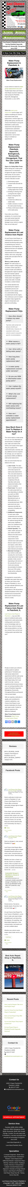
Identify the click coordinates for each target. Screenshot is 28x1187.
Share (7, 831)
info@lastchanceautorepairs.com (13, 1056)
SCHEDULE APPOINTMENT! (14, 734)
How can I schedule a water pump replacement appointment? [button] (13, 417)
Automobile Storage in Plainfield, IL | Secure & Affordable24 (12, 875)
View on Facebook (7, 830)
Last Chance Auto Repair (14, 15)
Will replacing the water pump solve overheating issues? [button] (14, 406)
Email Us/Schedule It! (15, 38)
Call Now (8, 937)
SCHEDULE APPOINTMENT (14, 1117)
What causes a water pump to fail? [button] (13, 342)
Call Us (9, 32)
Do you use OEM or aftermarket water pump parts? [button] (13, 379)
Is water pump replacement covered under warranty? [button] (14, 369)
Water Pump (15, 716)
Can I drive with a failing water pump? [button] (14, 350)
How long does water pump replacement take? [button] (13, 359)
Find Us (21, 32)
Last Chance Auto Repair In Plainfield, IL (14, 1181)
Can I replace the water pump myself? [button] (13, 387)
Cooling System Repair (11, 718)
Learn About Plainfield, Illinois (14, 1145)
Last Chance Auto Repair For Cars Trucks (15, 790)
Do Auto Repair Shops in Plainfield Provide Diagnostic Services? (12, 1029)
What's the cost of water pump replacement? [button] (13, 396)
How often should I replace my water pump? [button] (14, 318)
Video (8, 828)
